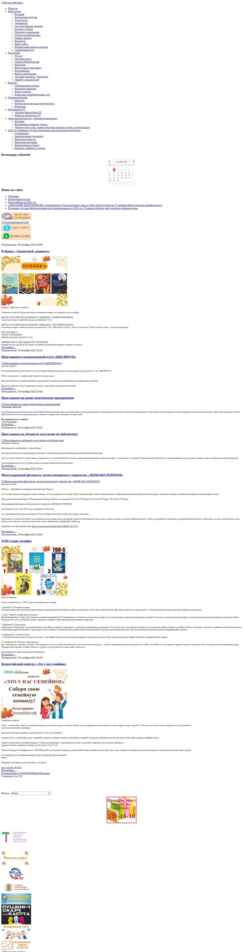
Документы (21, 23)
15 (114, 175)
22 (114, 178)
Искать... (6, 793)
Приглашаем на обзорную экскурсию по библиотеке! (39, 434)
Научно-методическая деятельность (35, 103)
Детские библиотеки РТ (28, 112)
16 (118, 175)
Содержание (22, 133)
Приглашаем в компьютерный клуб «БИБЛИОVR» (38, 357)
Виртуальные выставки (28, 67)
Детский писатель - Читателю (31, 76)
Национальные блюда (27, 145)
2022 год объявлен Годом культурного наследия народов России (44, 130)
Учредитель (21, 20)
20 (133, 175)
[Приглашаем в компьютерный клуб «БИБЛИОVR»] (31, 363)
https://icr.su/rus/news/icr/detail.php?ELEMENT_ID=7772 (55, 526)
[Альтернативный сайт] (15, 222)
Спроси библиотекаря (27, 62)
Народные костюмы (26, 142)
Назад (14, 773)
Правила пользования (27, 32)
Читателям (14, 53)
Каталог (12, 82)
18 (125, 175)
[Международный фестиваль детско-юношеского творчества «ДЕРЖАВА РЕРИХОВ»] (50, 481)
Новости (13, 8)
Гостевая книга (23, 59)
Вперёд (37, 773)
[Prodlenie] (121, 822)
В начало (6, 773)
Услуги (18, 56)
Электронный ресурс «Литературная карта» (33, 118)
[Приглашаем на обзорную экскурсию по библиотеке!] (32, 440)
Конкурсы (20, 64)
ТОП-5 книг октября (16, 541)
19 (129, 175)
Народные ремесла (25, 139)
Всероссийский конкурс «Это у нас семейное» (33, 664)
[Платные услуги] (15, 864)
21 (110, 178)
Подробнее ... (8, 347)
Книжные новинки (25, 88)
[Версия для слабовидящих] (16, 219)
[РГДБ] (17, 891)
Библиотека (14, 11)
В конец (45, 773)
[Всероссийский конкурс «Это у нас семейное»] (34, 717)
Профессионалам (17, 97)
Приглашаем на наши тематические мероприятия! (37, 398)
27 (133, 178)
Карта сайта (21, 44)
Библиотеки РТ (16, 109)
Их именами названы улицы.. (31, 124)
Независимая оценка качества (31, 47)
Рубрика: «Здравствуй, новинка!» (25, 251)
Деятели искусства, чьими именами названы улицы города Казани (52, 127)
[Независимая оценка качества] (16, 948)
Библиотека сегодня (26, 17)
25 (125, 178)
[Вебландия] (16, 902)
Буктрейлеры (22, 70)
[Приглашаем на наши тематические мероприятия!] (31, 404)
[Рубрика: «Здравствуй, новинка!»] (34, 304)
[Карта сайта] (16, 230)
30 (118, 180)
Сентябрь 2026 (121, 162)
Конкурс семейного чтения (30, 148)
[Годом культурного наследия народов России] (16, 880)
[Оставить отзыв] (16, 239)
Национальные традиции (29, 136)
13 (133, 172)
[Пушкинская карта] (16, 923)
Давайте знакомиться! (27, 79)
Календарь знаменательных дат (32, 94)
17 (122, 175)
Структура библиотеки (27, 35)
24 (122, 178)
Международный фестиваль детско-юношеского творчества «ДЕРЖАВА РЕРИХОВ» (62, 475)
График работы (23, 38)
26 (129, 178)
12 (129, 172)
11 (125, 172)
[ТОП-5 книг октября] (34, 594)
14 (110, 175)
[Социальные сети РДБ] (16, 939)
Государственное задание (29, 26)
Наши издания (23, 91)
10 (122, 172)
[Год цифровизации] (15, 849)
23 (118, 178)
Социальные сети (24, 50)
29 (114, 180)
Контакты (20, 41)
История (19, 14)
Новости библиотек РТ (28, 115)
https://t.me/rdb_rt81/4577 (11, 767)
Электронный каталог (27, 85)
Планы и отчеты (24, 29)
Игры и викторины (25, 73)
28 (110, 180)
